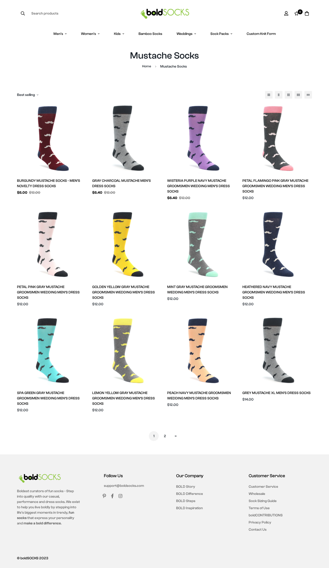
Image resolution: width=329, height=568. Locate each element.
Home (146, 66)
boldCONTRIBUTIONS (266, 515)
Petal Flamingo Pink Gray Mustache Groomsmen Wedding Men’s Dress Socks (275, 186)
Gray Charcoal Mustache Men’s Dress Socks (121, 183)
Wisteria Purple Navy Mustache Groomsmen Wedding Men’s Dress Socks (198, 186)
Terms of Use (259, 508)
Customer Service (263, 487)
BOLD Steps (185, 501)
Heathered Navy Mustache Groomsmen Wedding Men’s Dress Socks (273, 292)
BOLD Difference (189, 494)
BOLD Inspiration (189, 508)
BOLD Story (185, 487)
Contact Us (258, 530)
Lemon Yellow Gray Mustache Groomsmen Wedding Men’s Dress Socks (123, 398)
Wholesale (257, 494)
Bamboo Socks (150, 34)
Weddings (184, 34)
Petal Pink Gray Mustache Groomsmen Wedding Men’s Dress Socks (48, 292)
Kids (117, 34)
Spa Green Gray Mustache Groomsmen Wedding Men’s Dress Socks (48, 398)
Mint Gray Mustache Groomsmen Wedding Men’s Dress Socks (197, 289)
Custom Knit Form (261, 34)
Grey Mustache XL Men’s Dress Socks (276, 393)
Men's (58, 34)
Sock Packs (219, 34)
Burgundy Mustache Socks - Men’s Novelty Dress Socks (48, 183)
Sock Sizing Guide (263, 501)
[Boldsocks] (164, 13)
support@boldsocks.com (124, 486)
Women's (88, 34)
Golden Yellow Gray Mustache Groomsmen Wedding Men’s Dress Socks (123, 292)
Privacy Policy (260, 522)
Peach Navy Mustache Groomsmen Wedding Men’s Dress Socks (199, 395)
